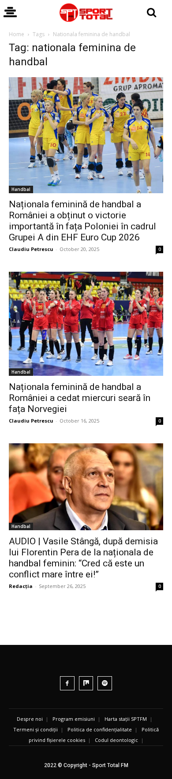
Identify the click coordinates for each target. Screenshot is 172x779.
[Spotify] (104, 683)
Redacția (21, 586)
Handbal (20, 189)
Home (16, 34)
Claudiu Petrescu (31, 249)
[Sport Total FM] (86, 12)
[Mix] (86, 683)
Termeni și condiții (35, 729)
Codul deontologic (116, 740)
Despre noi (30, 718)
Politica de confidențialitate (99, 729)
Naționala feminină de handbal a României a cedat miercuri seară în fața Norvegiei (79, 398)
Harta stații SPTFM (126, 718)
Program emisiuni (73, 718)
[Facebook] (67, 683)
